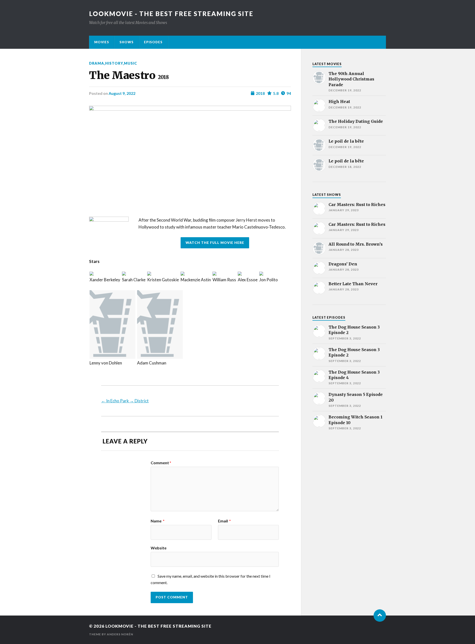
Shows (126, 42)
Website (158, 547)
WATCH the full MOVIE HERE (215, 243)
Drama (96, 63)
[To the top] (380, 615)
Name (158, 521)
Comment (161, 463)
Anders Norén (120, 634)
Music (130, 63)
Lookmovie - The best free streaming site (171, 13)
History (114, 63)
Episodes (153, 42)
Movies (101, 42)
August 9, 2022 (122, 93)
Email (224, 521)
